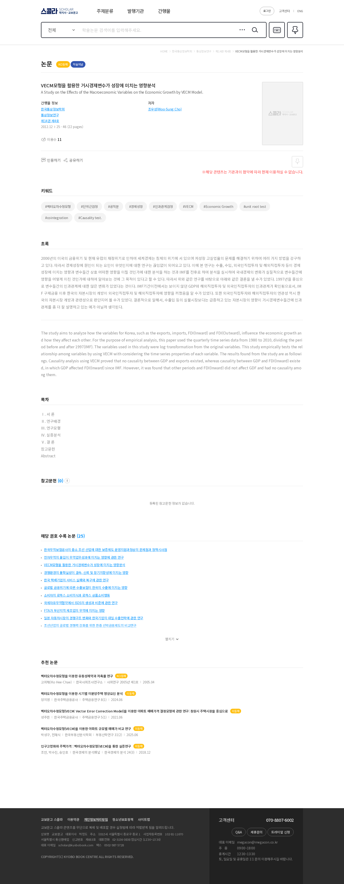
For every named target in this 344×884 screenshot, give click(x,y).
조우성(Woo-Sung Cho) (165, 109)
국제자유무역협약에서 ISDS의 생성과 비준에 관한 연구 (81, 602)
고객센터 (284, 11)
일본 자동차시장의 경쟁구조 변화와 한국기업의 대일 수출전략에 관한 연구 (93, 618)
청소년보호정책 (122, 819)
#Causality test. (90, 217)
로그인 (267, 11)
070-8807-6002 (280, 820)
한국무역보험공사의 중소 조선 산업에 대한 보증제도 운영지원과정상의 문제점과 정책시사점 (105, 549)
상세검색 (241, 33)
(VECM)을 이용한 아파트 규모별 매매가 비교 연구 (86, 728)
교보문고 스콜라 (52, 819)
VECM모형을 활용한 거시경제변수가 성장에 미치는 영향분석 (84, 564)
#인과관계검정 (163, 206)
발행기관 (135, 10)
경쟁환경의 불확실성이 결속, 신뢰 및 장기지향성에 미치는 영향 (86, 572)
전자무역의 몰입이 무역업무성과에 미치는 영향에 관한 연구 (84, 557)
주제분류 (105, 10)
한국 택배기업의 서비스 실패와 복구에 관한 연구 (76, 580)
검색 (254, 33)
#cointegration (56, 217)
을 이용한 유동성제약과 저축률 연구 (77, 676)
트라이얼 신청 (280, 832)
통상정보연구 (50, 115)
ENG (300, 11)
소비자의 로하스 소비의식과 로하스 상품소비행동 (77, 595)
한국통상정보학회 (53, 109)
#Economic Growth (218, 206)
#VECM (188, 206)
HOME (164, 51)
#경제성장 (136, 206)
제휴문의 (257, 832)
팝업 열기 (67, 480)
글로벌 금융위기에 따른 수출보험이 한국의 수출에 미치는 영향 (86, 587)
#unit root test (255, 206)
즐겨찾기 (294, 37)
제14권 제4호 (50, 120)
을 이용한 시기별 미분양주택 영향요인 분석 (82, 693)
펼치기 (169, 639)
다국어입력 (276, 37)
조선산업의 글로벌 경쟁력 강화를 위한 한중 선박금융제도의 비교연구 (90, 625)
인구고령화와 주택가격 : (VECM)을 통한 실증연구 (86, 746)
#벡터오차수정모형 (58, 206)
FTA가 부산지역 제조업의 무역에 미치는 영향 (74, 610)
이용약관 (73, 819)
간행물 (164, 10)
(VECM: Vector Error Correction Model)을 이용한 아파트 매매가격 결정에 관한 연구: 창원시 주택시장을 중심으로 (134, 711)
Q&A (238, 832)
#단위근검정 (89, 206)
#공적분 (113, 206)
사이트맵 (144, 819)
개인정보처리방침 (96, 819)
